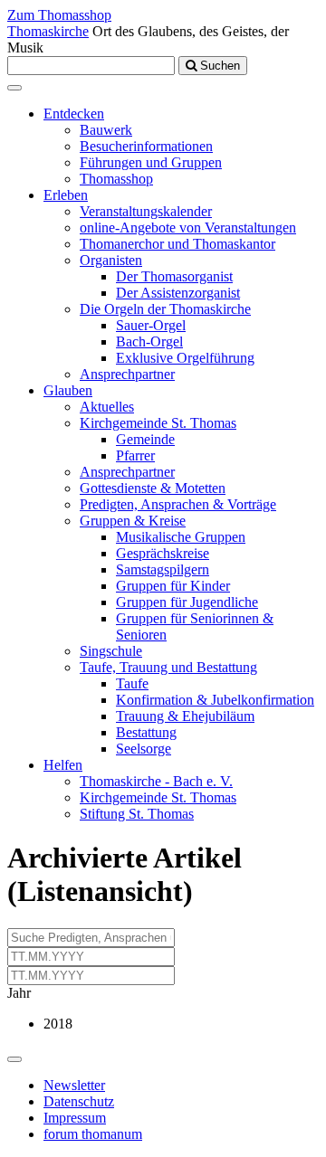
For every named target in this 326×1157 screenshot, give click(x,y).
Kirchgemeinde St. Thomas (158, 423)
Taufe (132, 683)
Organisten (111, 260)
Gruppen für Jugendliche (187, 602)
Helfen (62, 765)
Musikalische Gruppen (180, 537)
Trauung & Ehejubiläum (185, 716)
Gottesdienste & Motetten (152, 488)
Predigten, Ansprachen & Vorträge (178, 504)
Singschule (111, 651)
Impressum (74, 1117)
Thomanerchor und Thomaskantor (177, 243)
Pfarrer (135, 455)
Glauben (67, 390)
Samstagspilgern (162, 569)
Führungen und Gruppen (151, 162)
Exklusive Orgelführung (185, 357)
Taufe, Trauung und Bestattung (168, 667)
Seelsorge (143, 748)
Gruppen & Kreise (133, 520)
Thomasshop (116, 178)
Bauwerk (106, 130)
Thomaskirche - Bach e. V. (156, 781)
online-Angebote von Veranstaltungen (188, 227)
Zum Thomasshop (59, 15)
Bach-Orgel (149, 341)
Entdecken (73, 113)
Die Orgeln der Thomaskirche (165, 309)
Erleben (65, 195)
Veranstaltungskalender (146, 211)
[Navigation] (14, 87)
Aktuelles (107, 406)
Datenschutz (78, 1101)
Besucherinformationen (146, 146)
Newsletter (74, 1085)
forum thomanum (92, 1134)
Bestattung (146, 732)
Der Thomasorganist (174, 276)
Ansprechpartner (127, 374)
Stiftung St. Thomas (137, 813)
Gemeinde (145, 439)
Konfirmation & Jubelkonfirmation (215, 699)
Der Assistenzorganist (178, 292)
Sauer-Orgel (151, 325)
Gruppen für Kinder (173, 585)
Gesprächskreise (162, 553)
